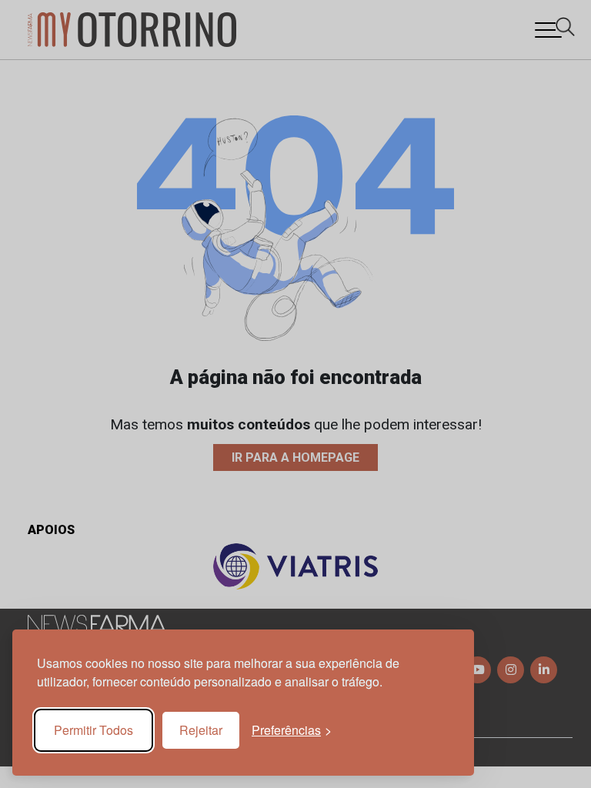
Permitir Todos (93, 730)
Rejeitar (200, 730)
